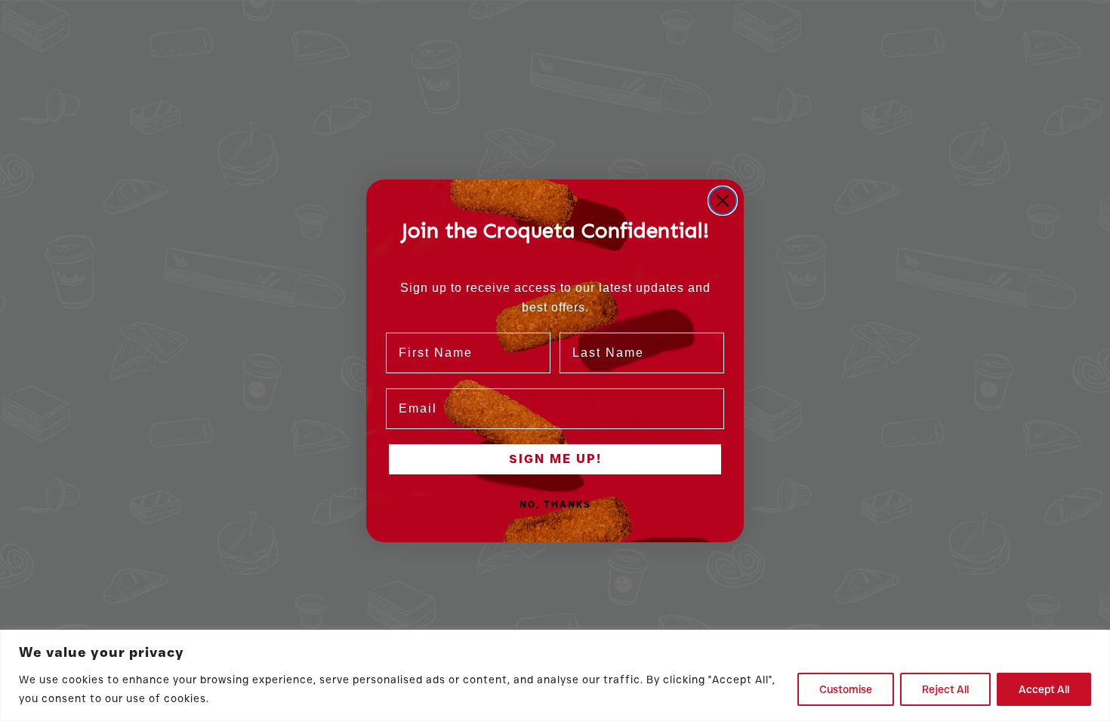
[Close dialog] (722, 200)
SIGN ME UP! (555, 459)
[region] (555, 675)
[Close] (1094, 643)
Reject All (945, 689)
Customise (845, 689)
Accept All (1044, 689)
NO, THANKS (555, 504)
